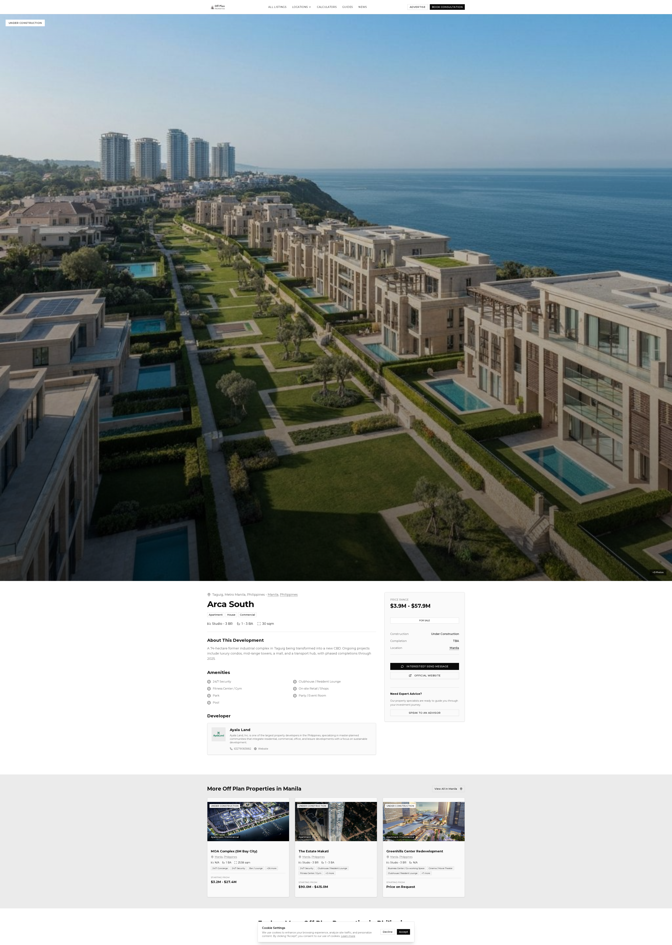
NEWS (362, 7)
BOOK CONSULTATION (447, 7)
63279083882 (242, 748)
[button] (336, 297)
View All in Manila (446, 788)
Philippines (289, 595)
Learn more (348, 936)
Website (263, 748)
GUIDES (347, 7)
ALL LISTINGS (277, 7)
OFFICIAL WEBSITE (427, 675)
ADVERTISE (417, 7)
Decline (388, 931)
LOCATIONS (300, 7)
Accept (403, 931)
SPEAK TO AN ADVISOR (425, 712)
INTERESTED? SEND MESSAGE (427, 666)
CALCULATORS (327, 7)
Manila (273, 595)
